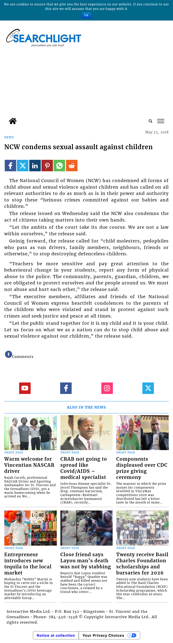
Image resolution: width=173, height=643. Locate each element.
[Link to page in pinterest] (47, 165)
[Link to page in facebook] (10, 165)
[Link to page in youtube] (25, 388)
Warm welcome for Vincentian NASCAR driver (29, 465)
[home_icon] (13, 121)
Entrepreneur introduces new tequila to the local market (28, 564)
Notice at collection (56, 635)
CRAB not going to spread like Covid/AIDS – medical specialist (83, 468)
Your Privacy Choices (103, 635)
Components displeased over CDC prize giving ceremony (142, 468)
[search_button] (150, 121)
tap (160, 121)
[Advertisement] (86, 81)
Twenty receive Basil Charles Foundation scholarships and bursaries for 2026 (142, 564)
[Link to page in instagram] (107, 388)
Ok (86, 15)
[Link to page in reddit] (71, 165)
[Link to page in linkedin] (35, 165)
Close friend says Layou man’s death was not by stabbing (85, 561)
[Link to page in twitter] (22, 165)
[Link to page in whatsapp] (59, 165)
